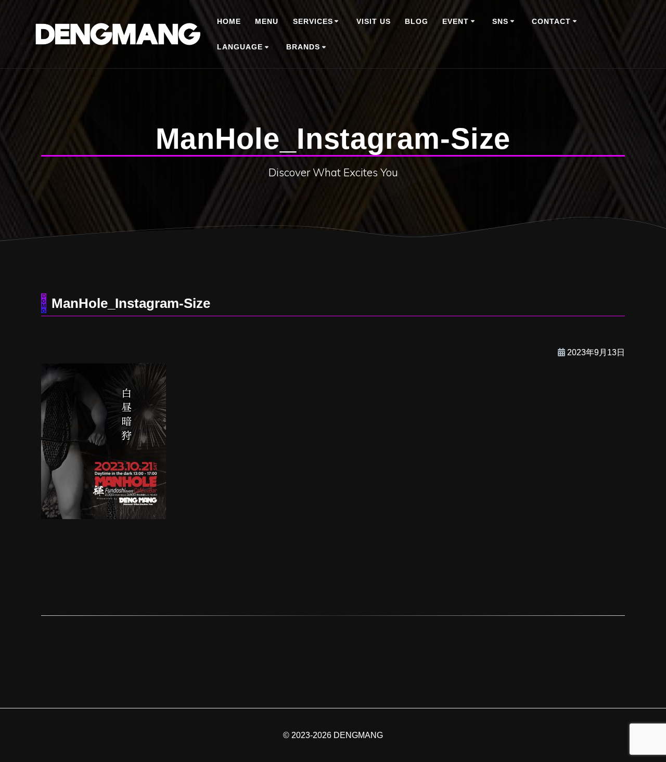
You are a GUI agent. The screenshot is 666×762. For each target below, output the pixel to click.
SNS (500, 21)
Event (455, 21)
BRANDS (303, 47)
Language (240, 47)
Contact (551, 21)
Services (313, 21)
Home (229, 21)
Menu (266, 21)
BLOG (416, 21)
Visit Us (373, 21)
